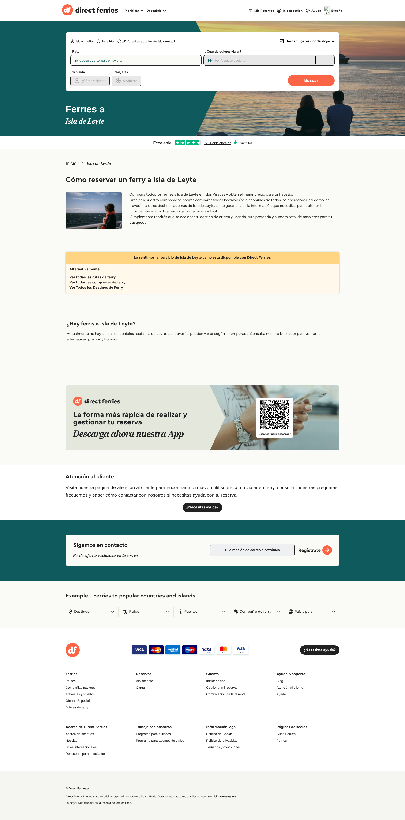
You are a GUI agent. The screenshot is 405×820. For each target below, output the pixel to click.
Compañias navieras (81, 687)
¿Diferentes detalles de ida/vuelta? (149, 41)
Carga (140, 687)
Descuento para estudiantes (86, 754)
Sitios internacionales (81, 747)
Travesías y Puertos (80, 694)
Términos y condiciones (223, 747)
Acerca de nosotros (80, 734)
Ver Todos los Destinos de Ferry (96, 288)
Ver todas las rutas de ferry (92, 277)
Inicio (71, 163)
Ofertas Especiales (79, 701)
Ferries (282, 740)
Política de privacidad (221, 740)
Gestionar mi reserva (221, 687)
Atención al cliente (290, 687)
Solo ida (108, 41)
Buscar (311, 80)
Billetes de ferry (77, 707)
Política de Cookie (219, 734)
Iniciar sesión (215, 681)
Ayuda (281, 694)
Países (71, 681)
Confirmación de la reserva (225, 694)
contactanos (228, 796)
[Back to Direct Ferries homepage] (90, 10)
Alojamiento (144, 681)
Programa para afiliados (153, 734)
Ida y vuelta (84, 41)
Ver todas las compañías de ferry (97, 282)
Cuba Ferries (286, 734)
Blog (280, 681)
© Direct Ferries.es (78, 788)
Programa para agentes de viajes (160, 740)
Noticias (71, 740)
